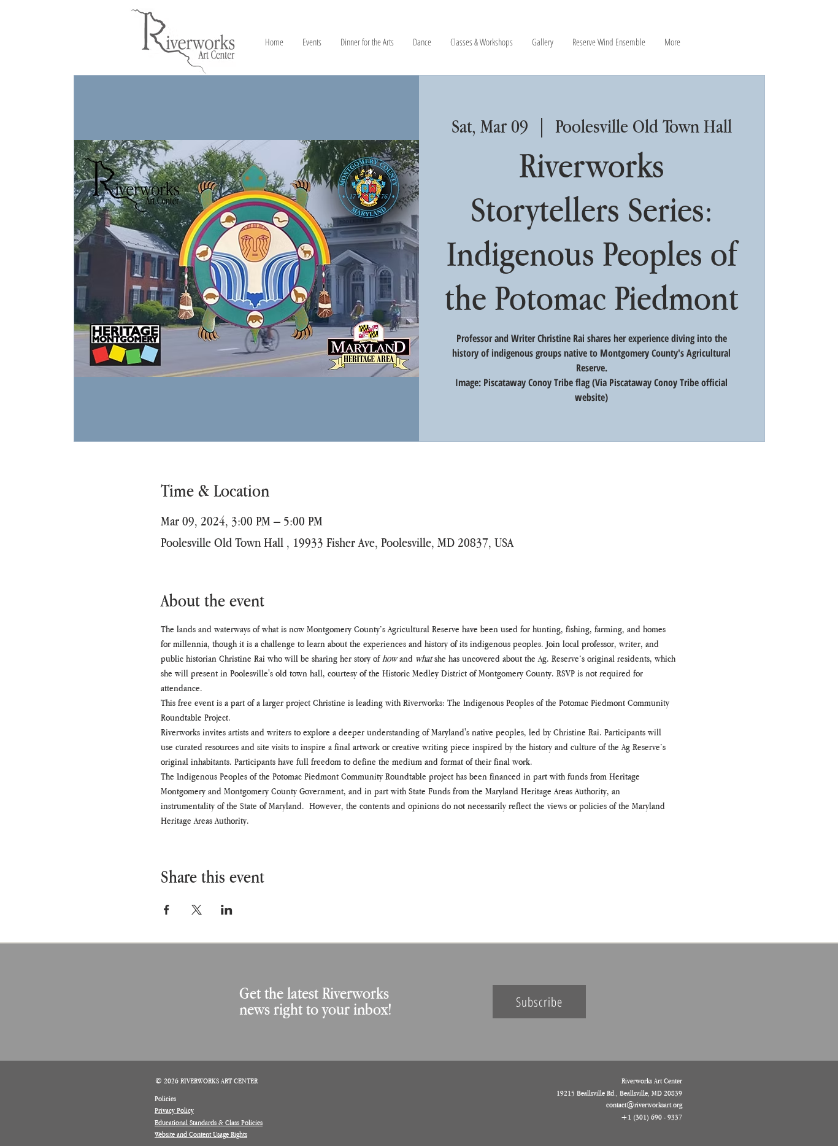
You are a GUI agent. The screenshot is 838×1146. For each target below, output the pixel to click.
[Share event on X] (196, 910)
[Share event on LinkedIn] (227, 910)
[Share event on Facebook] (166, 910)
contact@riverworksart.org (644, 1105)
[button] (539, 1001)
